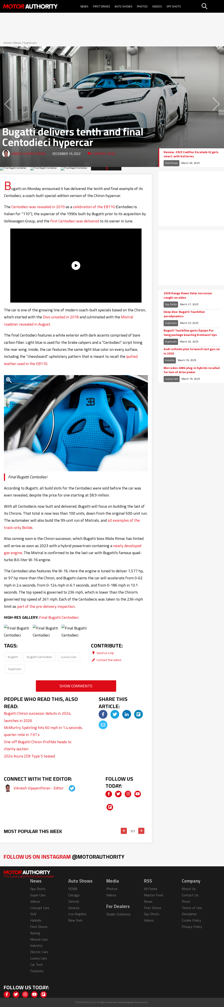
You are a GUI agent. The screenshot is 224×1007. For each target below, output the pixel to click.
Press (186, 901)
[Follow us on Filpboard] (110, 807)
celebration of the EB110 (94, 206)
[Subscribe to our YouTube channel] (137, 794)
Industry (170, 360)
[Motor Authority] (30, 6)
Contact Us (190, 895)
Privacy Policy (192, 926)
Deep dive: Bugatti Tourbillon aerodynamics (184, 314)
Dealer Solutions (118, 914)
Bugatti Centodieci (39, 657)
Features (37, 971)
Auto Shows (123, 6)
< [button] (124, 831)
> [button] (141, 831)
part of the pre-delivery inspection (46, 606)
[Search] (212, 6)
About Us (189, 888)
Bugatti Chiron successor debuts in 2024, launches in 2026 (37, 717)
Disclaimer (189, 914)
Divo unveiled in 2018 (61, 317)
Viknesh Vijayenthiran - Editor (39, 788)
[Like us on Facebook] (108, 794)
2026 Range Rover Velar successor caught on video (188, 295)
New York (75, 920)
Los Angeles (77, 914)
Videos (157, 6)
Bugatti (13, 657)
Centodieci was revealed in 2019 (38, 206)
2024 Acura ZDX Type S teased (29, 756)
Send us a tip (105, 653)
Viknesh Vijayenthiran (28, 154)
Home (7, 42)
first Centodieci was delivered (74, 221)
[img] (103, 714)
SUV (33, 914)
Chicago (74, 895)
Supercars (30, 42)
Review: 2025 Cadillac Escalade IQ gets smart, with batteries (191, 154)
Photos (142, 6)
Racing (35, 933)
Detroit (73, 901)
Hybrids (35, 920)
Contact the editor (109, 660)
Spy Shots (173, 6)
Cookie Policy (191, 920)
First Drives (101, 6)
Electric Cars (39, 951)
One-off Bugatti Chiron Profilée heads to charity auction (37, 745)
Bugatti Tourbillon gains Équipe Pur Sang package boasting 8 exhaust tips (190, 332)
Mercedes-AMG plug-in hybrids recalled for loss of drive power (192, 370)
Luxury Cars (69, 657)
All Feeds (150, 888)
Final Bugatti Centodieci (59, 617)
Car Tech (36, 964)
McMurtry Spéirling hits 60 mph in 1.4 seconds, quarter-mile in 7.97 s (43, 731)
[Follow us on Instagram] (128, 794)
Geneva (73, 907)
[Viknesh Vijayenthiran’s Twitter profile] (68, 788)
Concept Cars (39, 907)
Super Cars (38, 895)
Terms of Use (192, 907)
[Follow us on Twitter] (118, 794)
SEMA (72, 888)
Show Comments (76, 686)
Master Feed (153, 895)
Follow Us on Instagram (64, 856)
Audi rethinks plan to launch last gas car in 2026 (192, 351)
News (84, 6)
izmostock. (143, 1002)
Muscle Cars (39, 939)
